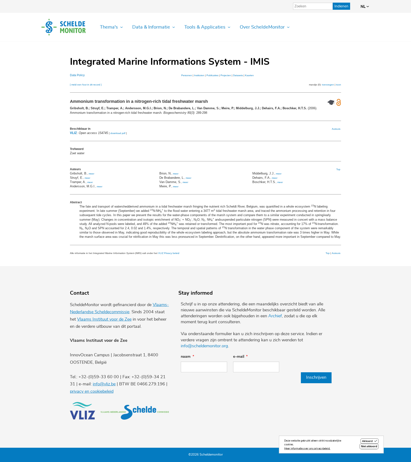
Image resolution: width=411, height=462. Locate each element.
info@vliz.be (104, 384)
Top (338, 169)
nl (364, 7)
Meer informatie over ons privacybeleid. (307, 448)
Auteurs (336, 129)
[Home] (63, 27)
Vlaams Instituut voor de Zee (104, 319)
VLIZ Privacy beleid (168, 253)
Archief (275, 316)
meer (91, 173)
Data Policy (77, 75)
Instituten (199, 75)
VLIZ (73, 133)
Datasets (238, 75)
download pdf (117, 133)
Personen (186, 75)
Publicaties (212, 75)
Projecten (225, 75)
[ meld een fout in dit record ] (86, 84)
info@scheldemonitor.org (204, 346)
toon (338, 84)
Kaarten (249, 75)
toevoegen (328, 84)
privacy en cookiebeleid (91, 391)
